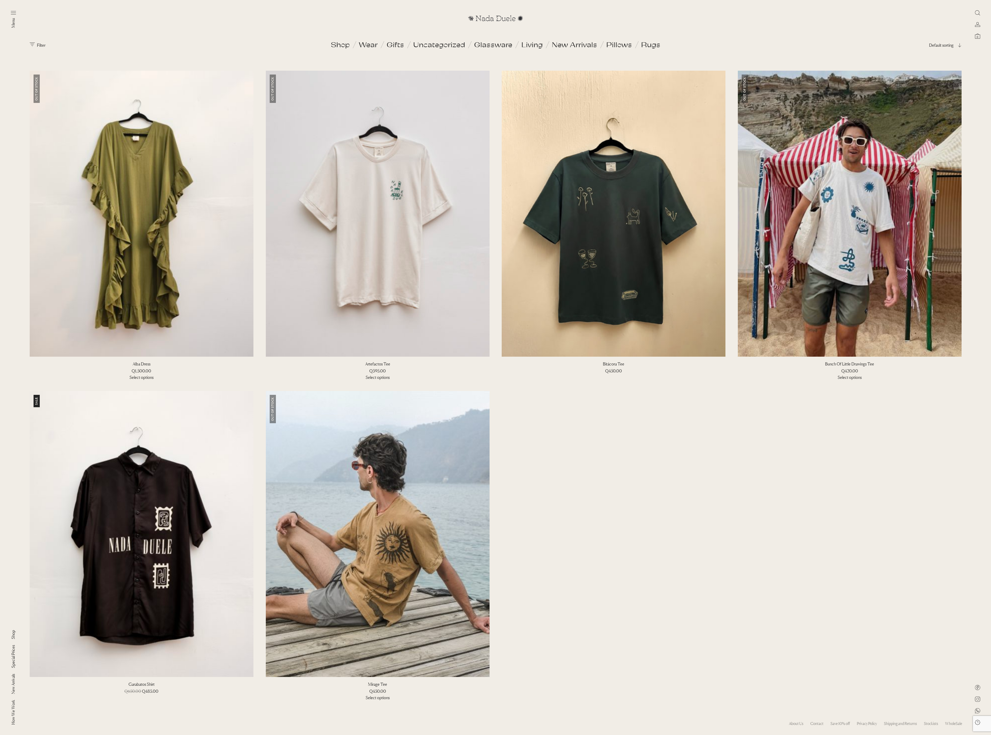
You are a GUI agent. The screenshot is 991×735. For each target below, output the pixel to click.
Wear (368, 44)
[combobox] (929, 45)
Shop (340, 44)
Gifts (395, 44)
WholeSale (953, 723)
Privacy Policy (867, 723)
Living (532, 44)
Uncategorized (439, 44)
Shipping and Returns (900, 723)
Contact (817, 723)
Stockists (931, 723)
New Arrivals (574, 44)
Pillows (619, 44)
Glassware (493, 44)
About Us (796, 723)
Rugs (650, 44)
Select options (142, 377)
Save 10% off (840, 723)
